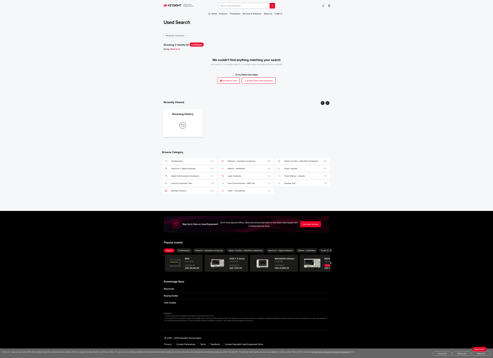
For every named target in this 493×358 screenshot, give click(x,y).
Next (328, 250)
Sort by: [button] (172, 49)
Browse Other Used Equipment (259, 81)
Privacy (168, 344)
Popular (169, 250)
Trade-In (278, 13)
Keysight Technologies (190, 338)
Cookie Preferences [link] (185, 344)
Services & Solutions (252, 13)
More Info (481, 353)
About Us (268, 13)
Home (214, 13)
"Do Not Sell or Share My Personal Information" (330, 352)
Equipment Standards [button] (175, 35)
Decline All (461, 353)
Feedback (215, 344)
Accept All (442, 353)
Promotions (235, 13)
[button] (323, 6)
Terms (203, 344)
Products (223, 13)
